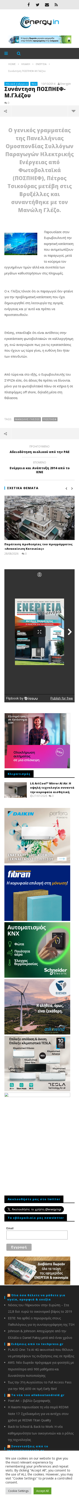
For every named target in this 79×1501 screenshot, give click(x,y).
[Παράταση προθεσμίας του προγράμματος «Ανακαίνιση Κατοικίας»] (39, 518)
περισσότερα (73, 110)
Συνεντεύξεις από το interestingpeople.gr (27, 1448)
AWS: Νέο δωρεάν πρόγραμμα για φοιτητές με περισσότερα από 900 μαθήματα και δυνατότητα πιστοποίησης (41, 1369)
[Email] (47, 4)
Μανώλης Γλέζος (27, 419)
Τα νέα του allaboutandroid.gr (38, 1395)
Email (9, 1228)
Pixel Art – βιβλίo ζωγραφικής (29, 1401)
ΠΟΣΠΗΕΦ (50, 419)
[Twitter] (37, 4)
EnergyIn (65, 84)
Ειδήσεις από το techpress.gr (37, 1344)
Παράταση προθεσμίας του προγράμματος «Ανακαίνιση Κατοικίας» (38, 546)
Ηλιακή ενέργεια (17, 83)
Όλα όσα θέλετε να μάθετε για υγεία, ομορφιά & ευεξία (36, 1297)
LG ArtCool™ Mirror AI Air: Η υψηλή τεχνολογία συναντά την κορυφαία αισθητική (52, 787)
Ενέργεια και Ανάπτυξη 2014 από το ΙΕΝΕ (40, 468)
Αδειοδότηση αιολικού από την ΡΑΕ (40, 450)
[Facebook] (28, 4)
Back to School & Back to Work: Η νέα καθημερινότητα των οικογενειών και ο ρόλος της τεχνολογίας (41, 1433)
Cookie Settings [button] (18, 1491)
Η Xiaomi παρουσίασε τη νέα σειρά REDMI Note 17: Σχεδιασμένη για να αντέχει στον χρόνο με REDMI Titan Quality (38, 1413)
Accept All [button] (42, 1491)
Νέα (34, 83)
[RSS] (56, 4)
